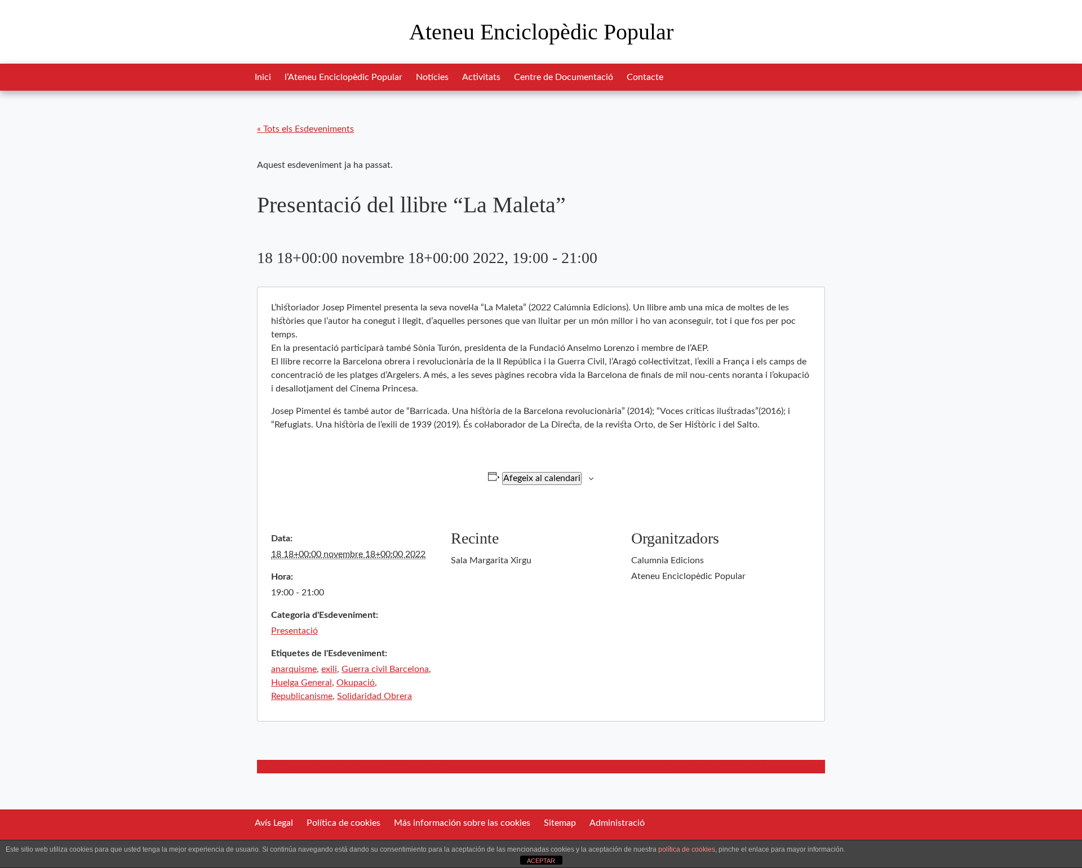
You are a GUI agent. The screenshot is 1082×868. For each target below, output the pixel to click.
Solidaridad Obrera (374, 696)
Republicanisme (301, 696)
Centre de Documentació (563, 77)
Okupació (355, 682)
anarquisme (294, 669)
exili (329, 669)
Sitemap (560, 822)
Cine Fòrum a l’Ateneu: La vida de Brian (748, 766)
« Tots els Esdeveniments (305, 128)
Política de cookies (343, 822)
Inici (263, 77)
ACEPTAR (541, 860)
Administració (617, 822)
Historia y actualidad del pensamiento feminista (351, 766)
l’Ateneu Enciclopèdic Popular (343, 77)
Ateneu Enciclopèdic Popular (541, 31)
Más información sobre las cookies (462, 822)
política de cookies (686, 849)
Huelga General (301, 682)
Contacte (645, 77)
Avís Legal (274, 822)
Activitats (481, 77)
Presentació (294, 630)
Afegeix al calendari (541, 478)
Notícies (432, 77)
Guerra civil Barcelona (385, 669)
